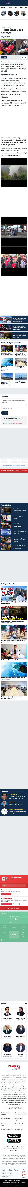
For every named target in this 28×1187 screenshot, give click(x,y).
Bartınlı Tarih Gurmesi (16, 809)
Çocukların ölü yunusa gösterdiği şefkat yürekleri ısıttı (20, 354)
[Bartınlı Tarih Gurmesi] (4, 811)
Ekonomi (10, 1148)
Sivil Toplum (21, 1148)
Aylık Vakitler (5, 940)
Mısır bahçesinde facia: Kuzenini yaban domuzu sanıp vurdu (7, 354)
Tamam (22, 1185)
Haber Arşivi (20, 1129)
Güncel (9, 7)
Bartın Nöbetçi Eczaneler (5, 1113)
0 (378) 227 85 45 (7, 904)
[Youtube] (15, 1108)
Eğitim (5, 1148)
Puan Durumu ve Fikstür (6, 1124)
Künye (10, 1173)
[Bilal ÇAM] (4, 804)
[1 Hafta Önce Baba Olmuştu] (14, 47)
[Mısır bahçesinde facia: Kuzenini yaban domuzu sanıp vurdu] (7, 348)
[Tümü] (26, 791)
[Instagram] (12, 1108)
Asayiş (3, 7)
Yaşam (23, 1147)
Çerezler (16, 1185)
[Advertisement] (14, 122)
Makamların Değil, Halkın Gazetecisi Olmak (16, 805)
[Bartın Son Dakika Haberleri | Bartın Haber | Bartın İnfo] (7, 2)
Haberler (3, 27)
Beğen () (11, 423)
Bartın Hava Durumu (22, 1112)
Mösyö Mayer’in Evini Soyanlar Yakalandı (17, 812)
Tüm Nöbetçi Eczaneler (14, 908)
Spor (21, 7)
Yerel (16, 1150)
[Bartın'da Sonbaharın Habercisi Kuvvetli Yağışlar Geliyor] (7, 362)
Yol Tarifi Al (16, 894)
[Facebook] (7, 1108)
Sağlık (15, 1148)
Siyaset (15, 7)
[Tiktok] (18, 1108)
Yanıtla (5, 423)
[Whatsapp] (21, 1108)
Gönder (4, 413)
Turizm (12, 1150)
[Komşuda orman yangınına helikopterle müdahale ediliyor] (7, 376)
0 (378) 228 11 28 (6, 894)
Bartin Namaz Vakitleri (5, 1119)
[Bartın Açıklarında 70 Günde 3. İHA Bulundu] (21, 376)
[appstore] (14, 1136)
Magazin (4, 1173)
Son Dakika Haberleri (8, 1129)
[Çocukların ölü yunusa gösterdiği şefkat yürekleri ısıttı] (21, 348)
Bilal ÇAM (12, 802)
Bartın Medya (5, 1176)
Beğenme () (18, 423)
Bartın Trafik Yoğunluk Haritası (19, 1119)
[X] (10, 1108)
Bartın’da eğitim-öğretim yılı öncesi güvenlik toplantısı (20, 368)
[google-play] (14, 1141)
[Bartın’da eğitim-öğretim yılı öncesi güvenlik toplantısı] (21, 362)
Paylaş (4, 57)
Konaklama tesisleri (8, 1175)
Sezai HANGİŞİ (13, 794)
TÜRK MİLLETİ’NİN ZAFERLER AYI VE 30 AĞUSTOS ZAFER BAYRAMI (17, 797)
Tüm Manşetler (20, 1123)
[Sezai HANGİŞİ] (4, 796)
